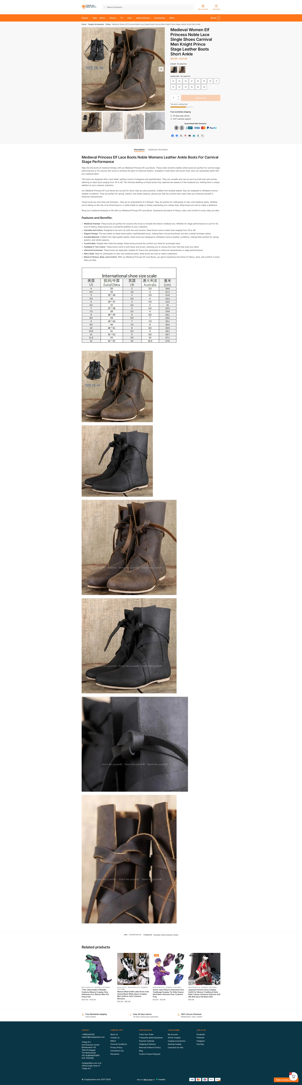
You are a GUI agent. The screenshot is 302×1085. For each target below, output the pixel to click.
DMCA (113, 1041)
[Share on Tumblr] (198, 136)
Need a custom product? (286, 1080)
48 (204, 87)
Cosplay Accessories (96, 24)
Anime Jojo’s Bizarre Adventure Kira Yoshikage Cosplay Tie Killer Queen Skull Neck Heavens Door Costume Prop (168, 993)
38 (198, 81)
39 (204, 81)
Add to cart (201, 98)
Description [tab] (139, 149)
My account (173, 1034)
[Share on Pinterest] (185, 136)
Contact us (114, 1037)
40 (210, 81)
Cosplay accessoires (176, 1041)
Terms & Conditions (118, 1044)
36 (186, 81)
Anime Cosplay (174, 1037)
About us (114, 1034)
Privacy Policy (116, 1047)
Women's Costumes (102, 987)
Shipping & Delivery (147, 1044)
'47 (173, 81)
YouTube (200, 1044)
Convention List (117, 1051)
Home (84, 24)
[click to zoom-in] (123, 69)
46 (198, 87)
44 (186, 87)
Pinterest (200, 1037)
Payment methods (146, 1041)
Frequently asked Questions (151, 1037)
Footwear (156, 935)
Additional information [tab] (158, 149)
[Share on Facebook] (177, 136)
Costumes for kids (175, 1047)
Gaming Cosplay (174, 1044)
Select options (97, 1006)
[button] (161, 69)
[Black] (174, 69)
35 (179, 81)
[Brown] (182, 69)
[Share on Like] (172, 136)
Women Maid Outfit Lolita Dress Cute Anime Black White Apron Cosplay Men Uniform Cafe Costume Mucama (133, 995)
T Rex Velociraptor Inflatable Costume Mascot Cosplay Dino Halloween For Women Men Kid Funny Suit (95, 993)
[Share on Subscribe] (194, 136)
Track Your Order (146, 1034)
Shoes (108, 24)
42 (173, 87)
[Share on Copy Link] (202, 136)
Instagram (201, 1041)
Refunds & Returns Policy (150, 1047)
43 (179, 87)
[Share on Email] (189, 136)
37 (192, 81)
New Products (166, 935)
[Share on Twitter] (181, 136)
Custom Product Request (149, 1054)
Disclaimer (114, 1054)
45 (192, 87)
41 (216, 81)
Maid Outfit (122, 987)
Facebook (201, 1034)
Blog (141, 1051)
